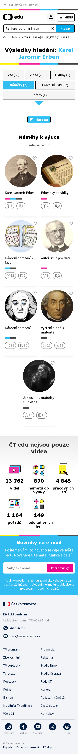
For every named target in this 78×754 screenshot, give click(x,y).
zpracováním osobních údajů (38, 588)
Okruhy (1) (62, 75)
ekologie (38, 37)
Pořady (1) (39, 95)
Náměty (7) (19, 85)
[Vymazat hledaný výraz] (52, 28)
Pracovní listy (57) (55, 85)
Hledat (65, 28)
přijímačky (52, 37)
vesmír (26, 37)
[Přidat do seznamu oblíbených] (34, 158)
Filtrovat (41, 120)
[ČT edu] (13, 18)
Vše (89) (13, 75)
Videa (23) (37, 75)
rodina (65, 37)
